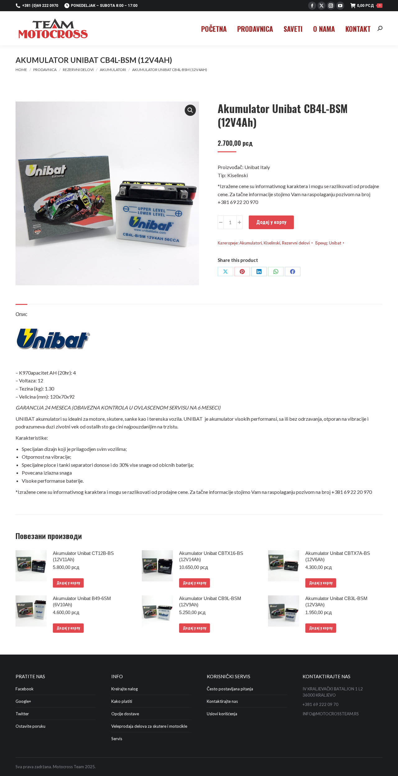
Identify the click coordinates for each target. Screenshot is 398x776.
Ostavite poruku (30, 726)
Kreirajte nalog (124, 688)
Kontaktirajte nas (222, 701)
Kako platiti (121, 701)
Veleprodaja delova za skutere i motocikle (149, 726)
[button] (190, 110)
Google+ (23, 701)
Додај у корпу (271, 222)
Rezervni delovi (296, 242)
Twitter (22, 713)
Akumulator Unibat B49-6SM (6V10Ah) (82, 601)
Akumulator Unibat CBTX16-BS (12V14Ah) (211, 556)
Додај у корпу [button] (68, 583)
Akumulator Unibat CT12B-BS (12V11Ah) (83, 556)
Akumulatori (250, 242)
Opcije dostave (125, 713)
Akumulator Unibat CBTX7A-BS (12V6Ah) (337, 556)
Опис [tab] (21, 314)
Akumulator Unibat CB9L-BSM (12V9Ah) (210, 601)
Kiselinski (272, 242)
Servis (116, 738)
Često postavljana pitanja (230, 688)
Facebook (25, 688)
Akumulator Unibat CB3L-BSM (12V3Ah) (336, 601)
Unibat (335, 242)
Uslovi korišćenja (222, 713)
